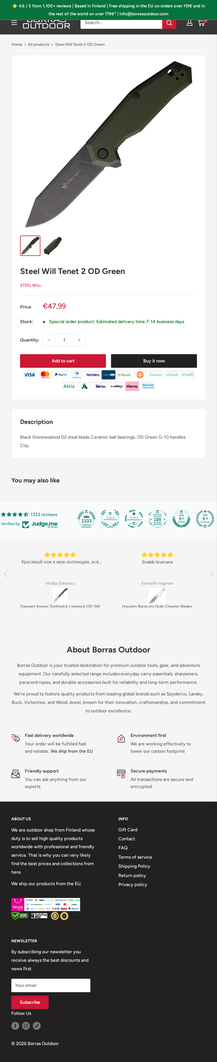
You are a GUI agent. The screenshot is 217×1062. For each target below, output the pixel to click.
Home (16, 44)
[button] (7, 574)
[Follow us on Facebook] (15, 1025)
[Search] (169, 22)
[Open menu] (14, 22)
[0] (201, 22)
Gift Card (127, 829)
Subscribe (30, 1002)
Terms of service (135, 857)
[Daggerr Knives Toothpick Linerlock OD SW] (60, 596)
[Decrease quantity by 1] (49, 340)
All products (38, 44)
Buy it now (154, 361)
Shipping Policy (134, 866)
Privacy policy (132, 884)
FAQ (123, 847)
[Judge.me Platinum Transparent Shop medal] (134, 519)
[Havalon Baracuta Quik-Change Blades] (157, 596)
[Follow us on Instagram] (26, 1025)
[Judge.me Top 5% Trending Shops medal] (205, 519)
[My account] (189, 22)
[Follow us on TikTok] (37, 1025)
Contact (126, 838)
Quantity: (30, 340)
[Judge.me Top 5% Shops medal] (181, 519)
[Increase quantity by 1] (79, 340)
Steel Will (30, 285)
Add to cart (63, 361)
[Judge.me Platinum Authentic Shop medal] (110, 519)
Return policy (132, 875)
